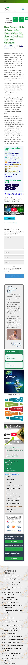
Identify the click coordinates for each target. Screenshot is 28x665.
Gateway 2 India (12, 171)
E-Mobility (8, 185)
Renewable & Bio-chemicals (11, 602)
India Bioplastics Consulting (12, 642)
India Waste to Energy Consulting (13, 639)
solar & (12, 166)
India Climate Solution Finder (13, 503)
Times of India (13, 223)
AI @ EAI (6, 615)
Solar (7, 188)
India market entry (10, 470)
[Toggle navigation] (5, 1)
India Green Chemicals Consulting (13, 645)
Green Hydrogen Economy (13, 496)
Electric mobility (10, 479)
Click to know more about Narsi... (16, 344)
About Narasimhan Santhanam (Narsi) (12, 289)
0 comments (12, 47)
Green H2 (21, 19)
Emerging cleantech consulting (14, 485)
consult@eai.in (11, 366)
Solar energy (9, 476)
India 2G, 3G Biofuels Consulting (13, 636)
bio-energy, (16, 164)
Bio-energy (15, 19)
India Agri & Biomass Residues (14, 545)
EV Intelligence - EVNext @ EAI (14, 493)
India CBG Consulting (10, 633)
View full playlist (9, 218)
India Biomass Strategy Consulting (13, 584)
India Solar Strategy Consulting (12, 579)
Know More (14, 541)
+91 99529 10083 (11, 358)
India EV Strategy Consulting (12, 581)
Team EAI (8, 46)
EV (6, 466)
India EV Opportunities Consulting (13, 625)
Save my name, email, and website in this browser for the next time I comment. (13, 269)
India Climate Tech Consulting (12, 575)
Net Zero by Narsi (9, 618)
